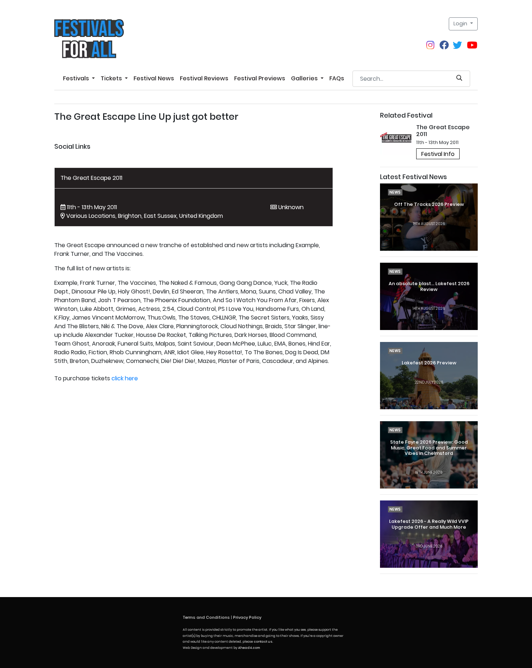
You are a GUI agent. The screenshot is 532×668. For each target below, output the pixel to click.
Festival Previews (259, 78)
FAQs (336, 78)
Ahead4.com (249, 648)
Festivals (76, 78)
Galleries (305, 78)
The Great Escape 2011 (91, 178)
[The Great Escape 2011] (396, 138)
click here (124, 378)
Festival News (154, 78)
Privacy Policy (247, 617)
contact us (263, 641)
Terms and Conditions (206, 617)
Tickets (112, 78)
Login (461, 23)
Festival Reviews (204, 78)
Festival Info (438, 154)
